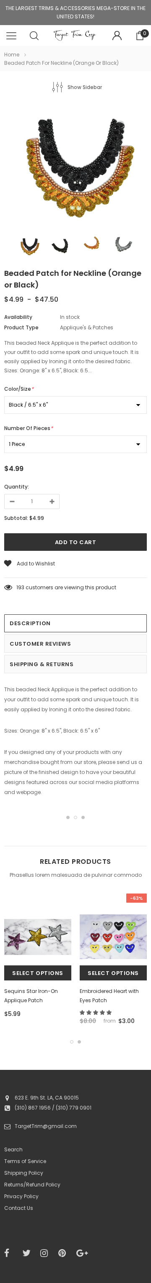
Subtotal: (16, 518)
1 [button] (68, 817)
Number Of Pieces (28, 428)
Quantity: (16, 486)
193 (20, 587)
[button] (96, 1012)
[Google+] (82, 1253)
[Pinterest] (64, 1253)
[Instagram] (46, 1253)
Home (11, 54)
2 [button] (75, 817)
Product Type (21, 327)
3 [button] (83, 817)
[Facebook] (10, 1253)
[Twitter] (28, 1253)
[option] (75, 166)
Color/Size (19, 388)
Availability (18, 317)
